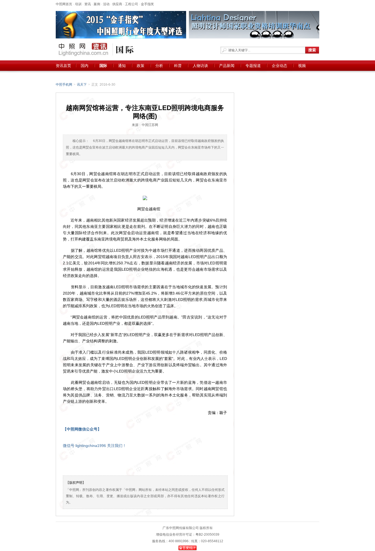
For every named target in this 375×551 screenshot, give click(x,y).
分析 (159, 65)
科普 (178, 65)
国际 (103, 65)
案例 (97, 4)
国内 (84, 65)
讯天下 (82, 84)
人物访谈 (200, 65)
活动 (106, 4)
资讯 (87, 4)
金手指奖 (147, 4)
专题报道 (253, 65)
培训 (78, 4)
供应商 (117, 4)
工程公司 (131, 4)
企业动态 (279, 65)
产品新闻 (226, 65)
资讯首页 (63, 65)
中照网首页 (64, 4)
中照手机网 (64, 84)
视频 (302, 65)
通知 (122, 65)
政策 (140, 65)
